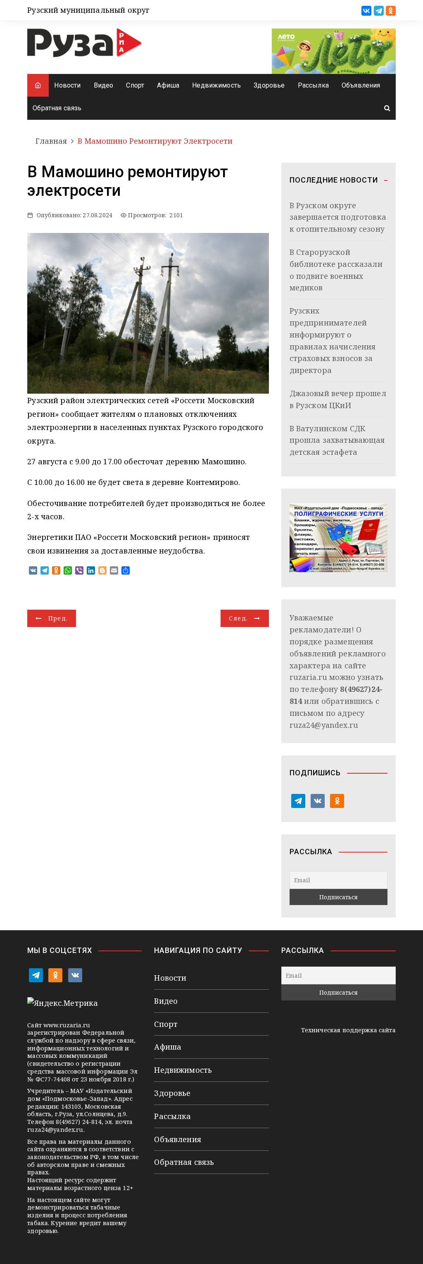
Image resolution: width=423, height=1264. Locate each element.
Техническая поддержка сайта (348, 1030)
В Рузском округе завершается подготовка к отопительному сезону (338, 217)
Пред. (58, 618)
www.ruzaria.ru (66, 1025)
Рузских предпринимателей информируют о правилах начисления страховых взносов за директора (333, 340)
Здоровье (269, 85)
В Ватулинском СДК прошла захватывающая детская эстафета (337, 440)
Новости (67, 85)
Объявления (361, 85)
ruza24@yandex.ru (324, 725)
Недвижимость (216, 85)
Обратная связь (57, 108)
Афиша (168, 85)
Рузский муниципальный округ (88, 10)
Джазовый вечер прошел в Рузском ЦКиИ (338, 399)
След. (238, 618)
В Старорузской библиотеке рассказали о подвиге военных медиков (336, 269)
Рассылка (313, 85)
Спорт (135, 85)
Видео (104, 85)
